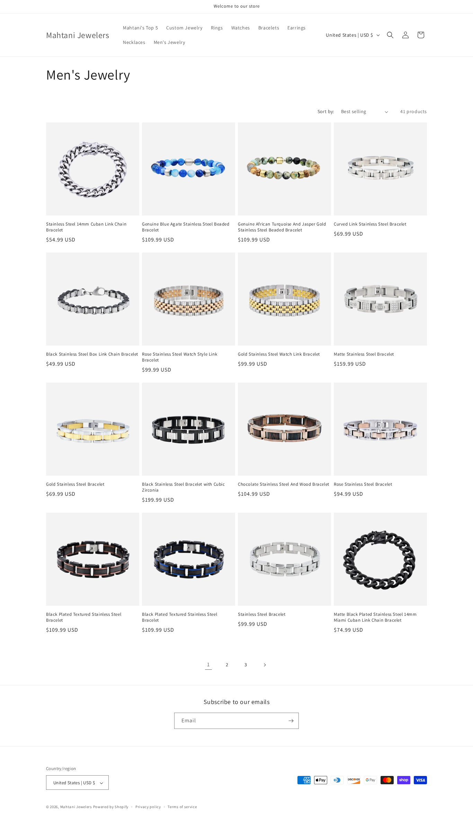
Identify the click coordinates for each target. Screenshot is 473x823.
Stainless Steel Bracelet (261, 614)
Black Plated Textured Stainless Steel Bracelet (83, 617)
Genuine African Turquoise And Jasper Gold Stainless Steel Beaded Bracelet (282, 227)
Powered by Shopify (111, 807)
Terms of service (182, 806)
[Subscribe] (290, 721)
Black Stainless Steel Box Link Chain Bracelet (92, 354)
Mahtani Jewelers (76, 807)
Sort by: (326, 111)
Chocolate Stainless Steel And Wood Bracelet (283, 484)
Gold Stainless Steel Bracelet (75, 484)
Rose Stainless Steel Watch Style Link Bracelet (179, 357)
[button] (390, 35)
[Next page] (264, 665)
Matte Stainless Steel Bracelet (364, 354)
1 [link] (208, 664)
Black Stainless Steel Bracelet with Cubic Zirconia (183, 487)
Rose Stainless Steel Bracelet (363, 484)
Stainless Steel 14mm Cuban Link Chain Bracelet (86, 227)
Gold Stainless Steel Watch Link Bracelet (279, 354)
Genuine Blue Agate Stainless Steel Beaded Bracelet (186, 227)
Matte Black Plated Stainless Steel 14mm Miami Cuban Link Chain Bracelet (375, 617)
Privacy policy (148, 806)
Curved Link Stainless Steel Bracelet (370, 224)
